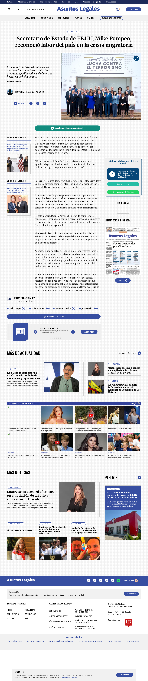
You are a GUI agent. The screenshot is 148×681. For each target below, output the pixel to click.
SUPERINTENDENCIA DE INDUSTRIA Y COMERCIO (85, 627)
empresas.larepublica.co (61, 641)
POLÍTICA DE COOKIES (57, 628)
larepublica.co (15, 641)
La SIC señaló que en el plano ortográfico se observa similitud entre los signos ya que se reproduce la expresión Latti (122, 504)
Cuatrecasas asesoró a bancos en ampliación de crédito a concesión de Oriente (124, 370)
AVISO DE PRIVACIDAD (83, 616)
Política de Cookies (69, 678)
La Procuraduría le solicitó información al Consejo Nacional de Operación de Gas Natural (124, 389)
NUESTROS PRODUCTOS (58, 616)
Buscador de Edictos (111, 18)
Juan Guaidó (87, 308)
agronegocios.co (35, 641)
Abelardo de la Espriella (92, 2)
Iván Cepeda (111, 2)
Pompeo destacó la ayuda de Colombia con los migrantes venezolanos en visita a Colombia (17, 148)
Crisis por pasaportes (48, 2)
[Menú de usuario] (118, 9)
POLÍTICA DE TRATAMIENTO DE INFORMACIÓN (86, 621)
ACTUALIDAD (30, 18)
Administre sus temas (55, 316)
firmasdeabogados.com (90, 641)
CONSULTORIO (47, 18)
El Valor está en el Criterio (20, 530)
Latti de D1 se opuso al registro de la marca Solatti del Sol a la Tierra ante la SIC (122, 495)
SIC (76, 2)
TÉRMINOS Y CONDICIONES (60, 621)
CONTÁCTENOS (55, 611)
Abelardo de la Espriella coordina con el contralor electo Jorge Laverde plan (84, 530)
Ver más (121, 280)
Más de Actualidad (23, 353)
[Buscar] (18, 9)
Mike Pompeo (38, 308)
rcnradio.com (133, 641)
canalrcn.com (114, 641)
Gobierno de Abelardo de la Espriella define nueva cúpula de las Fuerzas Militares (52, 530)
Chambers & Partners (26, 2)
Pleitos (111, 478)
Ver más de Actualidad (128, 353)
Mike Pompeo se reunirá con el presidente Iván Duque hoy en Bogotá (16, 190)
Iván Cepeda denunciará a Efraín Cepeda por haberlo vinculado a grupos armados (23, 375)
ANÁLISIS (90, 18)
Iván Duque (15, 308)
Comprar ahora (123, 184)
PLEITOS (78, 18)
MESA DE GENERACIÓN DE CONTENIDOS (84, 611)
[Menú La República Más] (8, 9)
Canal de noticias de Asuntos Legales (69, 128)
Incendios (66, 2)
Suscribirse (133, 9)
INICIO (9, 610)
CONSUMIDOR (64, 18)
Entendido (124, 675)
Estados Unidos (63, 308)
